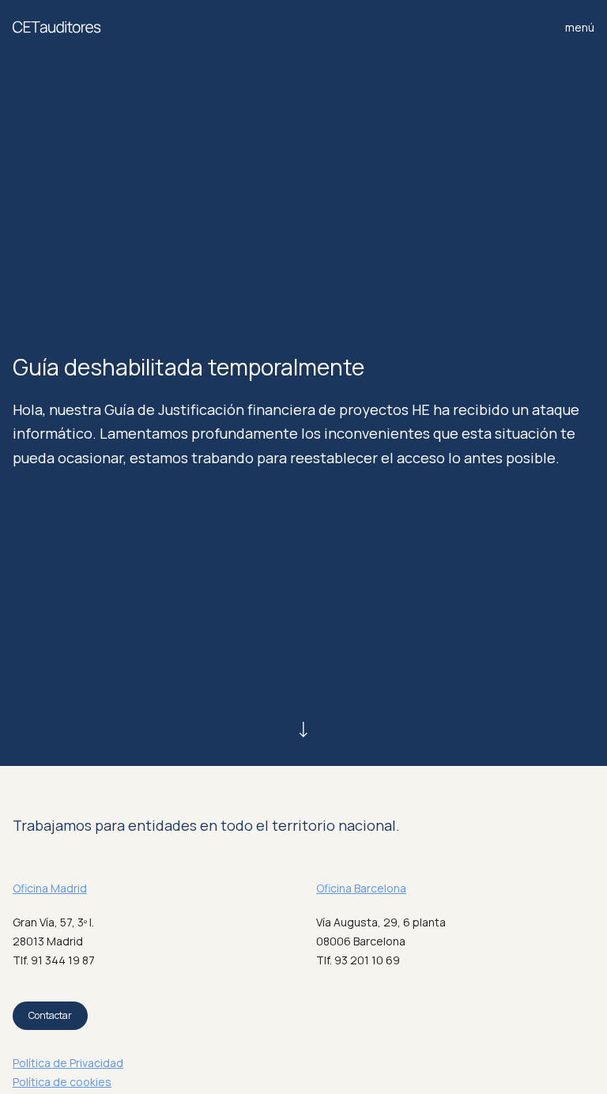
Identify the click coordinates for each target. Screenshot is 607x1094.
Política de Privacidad (68, 1062)
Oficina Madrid (50, 888)
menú (579, 27)
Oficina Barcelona (361, 888)
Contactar (50, 1015)
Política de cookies (62, 1081)
